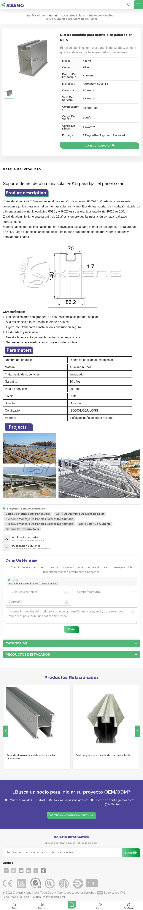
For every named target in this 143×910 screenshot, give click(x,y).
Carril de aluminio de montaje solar (80, 513)
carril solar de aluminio (95, 524)
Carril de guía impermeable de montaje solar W (102, 755)
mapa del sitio (20, 897)
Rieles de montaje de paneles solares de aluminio (39, 519)
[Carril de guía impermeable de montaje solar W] (105, 718)
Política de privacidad (45, 897)
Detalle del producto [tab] (22, 169)
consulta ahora (98, 145)
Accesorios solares (73, 15)
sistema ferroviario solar (22, 529)
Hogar (53, 15)
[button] (137, 731)
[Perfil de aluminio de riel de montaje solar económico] (37, 718)
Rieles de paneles (101, 15)
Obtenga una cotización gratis (69, 815)
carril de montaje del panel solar (28, 513)
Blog (6, 897)
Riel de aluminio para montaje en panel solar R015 (33, 583)
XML (63, 897)
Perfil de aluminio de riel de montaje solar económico (31, 757)
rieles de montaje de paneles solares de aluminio (39, 524)
